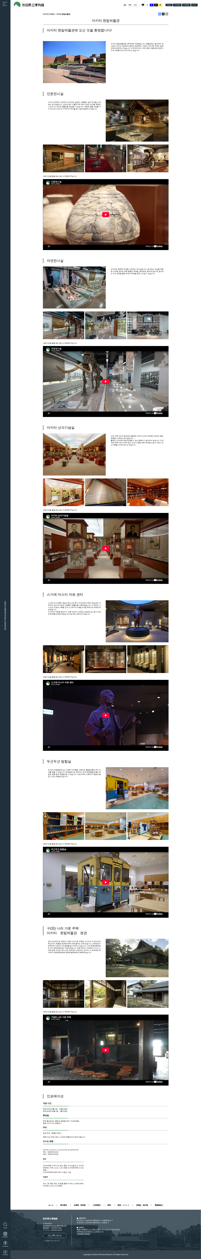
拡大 (135, 5)
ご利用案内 (96, 1205)
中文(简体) (177, 5)
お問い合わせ (56, 1235)
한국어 (194, 5)
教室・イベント (123, 1205)
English (169, 5)
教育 (109, 1205)
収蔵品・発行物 (142, 1205)
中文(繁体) (186, 5)
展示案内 (63, 1205)
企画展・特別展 (80, 1205)
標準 (130, 5)
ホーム (50, 1205)
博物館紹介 (159, 1205)
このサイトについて (51, 1241)
